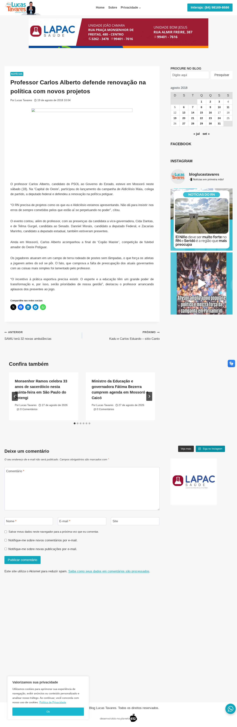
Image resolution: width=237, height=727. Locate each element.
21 (192, 118)
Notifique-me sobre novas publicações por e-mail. (42, 549)
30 (210, 123)
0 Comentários (28, 409)
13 (183, 112)
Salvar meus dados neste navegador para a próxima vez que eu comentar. (54, 531)
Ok (48, 711)
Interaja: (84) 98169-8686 (210, 7)
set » (206, 134)
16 (210, 112)
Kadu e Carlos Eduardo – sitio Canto (134, 336)
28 (192, 123)
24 (219, 118)
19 (174, 118)
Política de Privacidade (52, 702)
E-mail (64, 521)
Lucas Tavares (23, 100)
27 (183, 123)
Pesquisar (221, 75)
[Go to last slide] (15, 396)
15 (201, 112)
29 (201, 123)
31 (219, 123)
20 (183, 118)
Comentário (15, 471)
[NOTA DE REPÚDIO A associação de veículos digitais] (202, 411)
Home (100, 7)
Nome (11, 521)
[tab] (75, 423)
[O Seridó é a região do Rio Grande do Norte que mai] (202, 219)
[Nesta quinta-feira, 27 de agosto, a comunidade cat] (202, 347)
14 (192, 112)
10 (219, 107)
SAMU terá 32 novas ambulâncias (27, 336)
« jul (196, 134)
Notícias (17, 74)
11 (228, 107)
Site (115, 521)
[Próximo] (149, 396)
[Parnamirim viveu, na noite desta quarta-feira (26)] (202, 283)
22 (201, 118)
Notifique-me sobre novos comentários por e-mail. (43, 540)
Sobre (112, 7)
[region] (48, 698)
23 (210, 118)
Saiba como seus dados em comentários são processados (108, 571)
